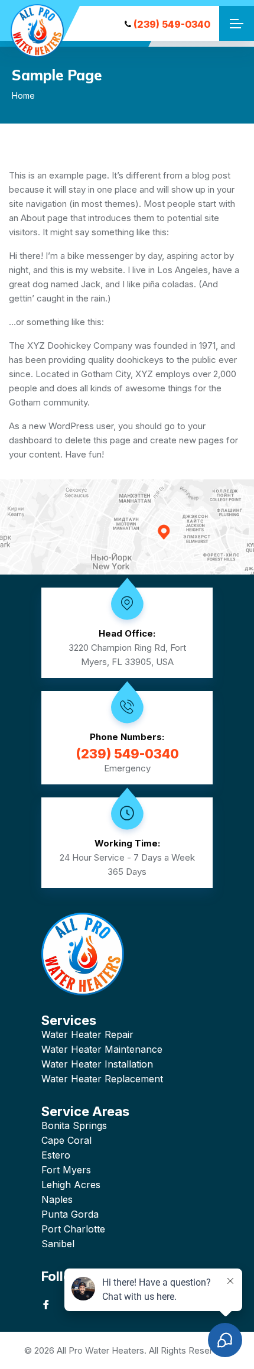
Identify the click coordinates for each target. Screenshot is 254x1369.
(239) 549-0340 (171, 24)
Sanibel (57, 1244)
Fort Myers (66, 1170)
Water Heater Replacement (102, 1079)
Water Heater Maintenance (101, 1049)
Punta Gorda (70, 1214)
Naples (57, 1199)
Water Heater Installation (97, 1064)
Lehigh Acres (70, 1184)
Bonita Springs (74, 1125)
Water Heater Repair (87, 1034)
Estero (55, 1155)
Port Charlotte (73, 1229)
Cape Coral (66, 1140)
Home (23, 95)
